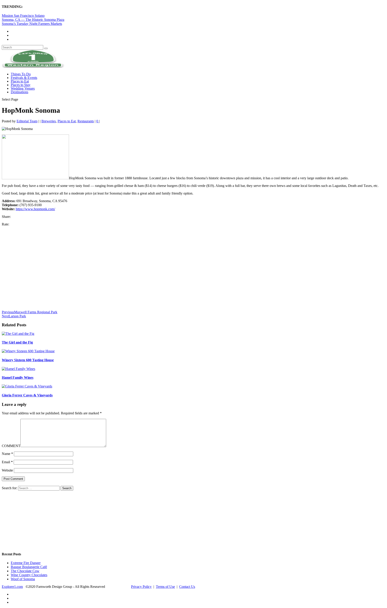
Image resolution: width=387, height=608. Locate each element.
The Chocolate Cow (25, 571)
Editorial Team (27, 121)
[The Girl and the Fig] (18, 333)
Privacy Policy (141, 587)
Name (7, 454)
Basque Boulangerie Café (29, 567)
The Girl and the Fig (17, 342)
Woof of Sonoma (23, 579)
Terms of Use (165, 587)
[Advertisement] (108, 270)
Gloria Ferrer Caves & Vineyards (27, 395)
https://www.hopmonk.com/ (35, 209)
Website (7, 470)
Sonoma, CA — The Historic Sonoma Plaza (33, 20)
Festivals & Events (24, 78)
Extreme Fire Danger (26, 563)
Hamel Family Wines (17, 377)
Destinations (19, 92)
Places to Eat (20, 81)
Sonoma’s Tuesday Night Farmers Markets (32, 24)
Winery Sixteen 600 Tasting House (28, 360)
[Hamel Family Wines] (18, 369)
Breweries (48, 121)
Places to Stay (20, 85)
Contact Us (187, 587)
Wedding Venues (23, 88)
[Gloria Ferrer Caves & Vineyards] (27, 386)
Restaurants (85, 121)
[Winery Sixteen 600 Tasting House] (28, 351)
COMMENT (11, 446)
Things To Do (21, 74)
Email (7, 462)
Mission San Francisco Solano (23, 15)
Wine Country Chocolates (29, 575)
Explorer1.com (12, 587)
